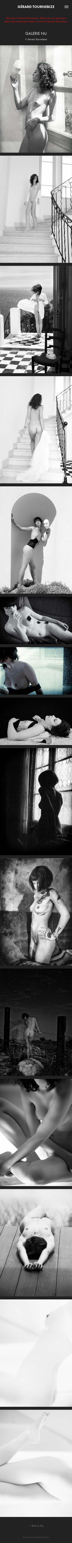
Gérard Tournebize (36, 6)
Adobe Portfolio (41, 1537)
